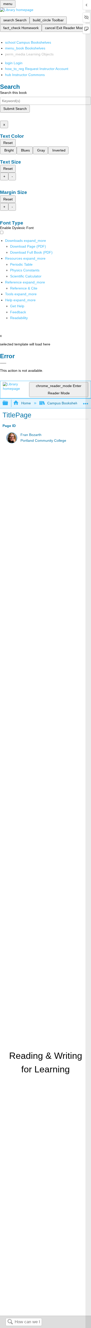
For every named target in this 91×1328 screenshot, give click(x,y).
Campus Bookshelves (64, 403)
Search (10, 1322)
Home (26, 403)
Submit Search (15, 109)
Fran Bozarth (30, 435)
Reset (8, 143)
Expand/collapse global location (85, 402)
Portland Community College (43, 440)
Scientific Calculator (25, 276)
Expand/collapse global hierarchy (8, 403)
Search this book (13, 93)
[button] (18, 312)
